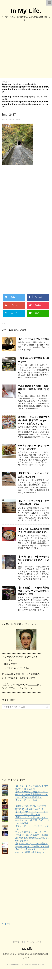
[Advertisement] (26, 50)
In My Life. (26, 10)
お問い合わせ (18, 942)
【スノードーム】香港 (26, 800)
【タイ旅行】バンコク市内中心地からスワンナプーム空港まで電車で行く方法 (33, 590)
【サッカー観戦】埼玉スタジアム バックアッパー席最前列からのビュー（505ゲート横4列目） (31, 794)
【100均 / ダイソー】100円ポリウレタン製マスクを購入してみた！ (33, 559)
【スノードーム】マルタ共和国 (33, 339)
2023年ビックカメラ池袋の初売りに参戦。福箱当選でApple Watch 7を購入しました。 (34, 420)
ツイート (6, 924)
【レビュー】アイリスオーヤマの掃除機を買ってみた (33, 502)
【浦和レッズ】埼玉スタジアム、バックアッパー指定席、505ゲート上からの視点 (32, 820)
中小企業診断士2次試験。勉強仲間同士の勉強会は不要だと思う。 (33, 389)
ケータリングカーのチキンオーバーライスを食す (33, 447)
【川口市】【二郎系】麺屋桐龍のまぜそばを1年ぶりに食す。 (33, 530)
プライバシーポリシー (34, 942)
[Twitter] (26, 639)
